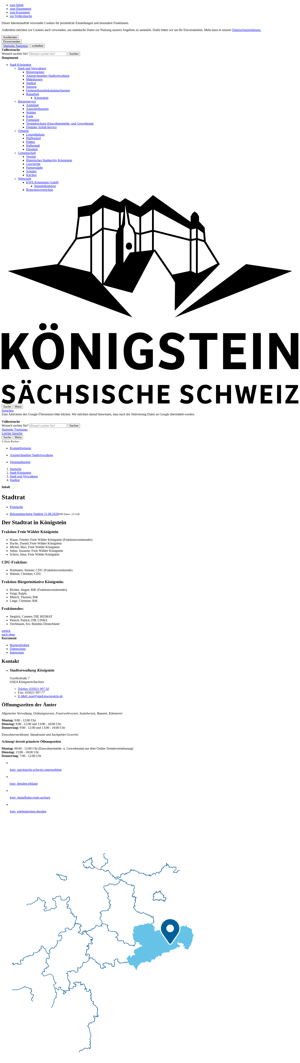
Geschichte (33, 164)
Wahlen (31, 112)
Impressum (17, 652)
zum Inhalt (16, 5)
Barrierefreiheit (19, 645)
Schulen (31, 171)
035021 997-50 (33, 689)
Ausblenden (10, 37)
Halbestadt (33, 145)
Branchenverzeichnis (39, 189)
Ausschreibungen (37, 109)
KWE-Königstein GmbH (42, 182)
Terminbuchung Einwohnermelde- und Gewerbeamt (59, 123)
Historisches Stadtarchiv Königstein (49, 160)
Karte (29, 116)
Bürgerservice (27, 101)
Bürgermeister (35, 72)
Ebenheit (32, 149)
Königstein (41, 97)
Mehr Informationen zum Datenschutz (26, 418)
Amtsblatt (32, 105)
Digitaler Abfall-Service (41, 127)
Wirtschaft (24, 178)
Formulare (32, 120)
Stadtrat (31, 83)
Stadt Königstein (20, 64)
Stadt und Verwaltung (32, 68)
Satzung (31, 86)
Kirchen (31, 175)
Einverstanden (11, 41)
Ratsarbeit (32, 94)
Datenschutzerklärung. (246, 30)
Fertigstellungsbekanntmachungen (48, 90)
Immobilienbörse (45, 186)
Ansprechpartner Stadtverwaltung (47, 75)
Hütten (30, 142)
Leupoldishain (35, 134)
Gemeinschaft (27, 153)
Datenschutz (18, 649)
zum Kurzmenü (20, 12)
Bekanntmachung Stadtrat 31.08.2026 (34, 514)
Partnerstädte (34, 167)
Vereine (31, 156)
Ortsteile (23, 131)
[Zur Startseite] (150, 402)
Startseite (15, 469)
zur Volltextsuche (21, 16)
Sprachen (8, 410)
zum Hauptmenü (20, 8)
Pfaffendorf (33, 138)
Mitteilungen (34, 79)
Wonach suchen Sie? (15, 53)
